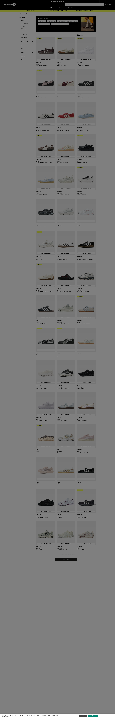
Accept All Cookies (93, 715)
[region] (57, 716)
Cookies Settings (83, 715)
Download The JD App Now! (57, 1)
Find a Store (102, 1)
